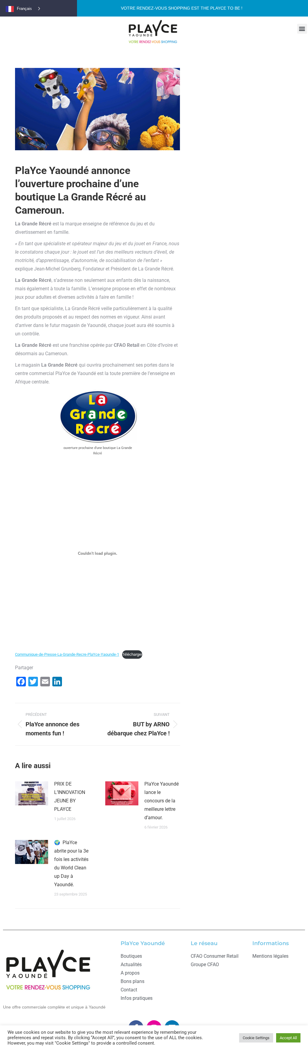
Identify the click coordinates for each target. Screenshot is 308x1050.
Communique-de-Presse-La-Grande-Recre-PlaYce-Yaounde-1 (67, 654)
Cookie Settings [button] (256, 1038)
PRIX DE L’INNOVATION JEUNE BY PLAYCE (69, 796)
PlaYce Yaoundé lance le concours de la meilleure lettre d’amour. (161, 800)
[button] (302, 29)
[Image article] (31, 793)
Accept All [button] (288, 1038)
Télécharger (132, 654)
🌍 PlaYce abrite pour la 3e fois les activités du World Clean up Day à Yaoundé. (71, 863)
